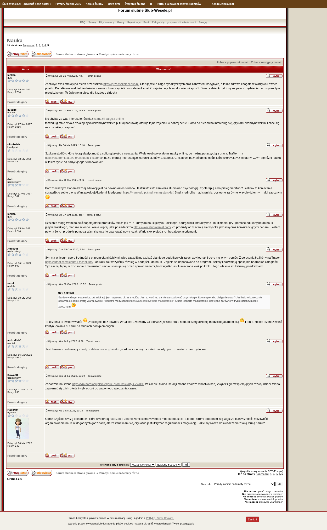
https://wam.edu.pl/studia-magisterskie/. (148, 192)
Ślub (5, 3)
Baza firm (114, 3)
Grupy (120, 22)
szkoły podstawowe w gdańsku (99, 349)
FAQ (82, 22)
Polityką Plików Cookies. (160, 518)
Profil (146, 22)
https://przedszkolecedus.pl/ (121, 84)
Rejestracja (134, 22)
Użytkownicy (106, 22)
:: (151, 3)
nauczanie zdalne (121, 419)
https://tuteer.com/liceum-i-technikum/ (69, 262)
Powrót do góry (17, 102)
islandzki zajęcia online (109, 118)
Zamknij (252, 519)
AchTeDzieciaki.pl (223, 3)
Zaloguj (203, 22)
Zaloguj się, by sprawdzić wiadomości (174, 22)
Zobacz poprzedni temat (232, 62)
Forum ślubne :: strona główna (75, 54)
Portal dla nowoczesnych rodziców (179, 3)
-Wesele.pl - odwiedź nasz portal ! (29, 3)
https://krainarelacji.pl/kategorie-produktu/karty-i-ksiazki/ (108, 384)
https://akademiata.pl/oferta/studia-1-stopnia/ (74, 158)
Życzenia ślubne (135, 3)
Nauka (15, 41)
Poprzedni (28, 45)
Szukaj (92, 22)
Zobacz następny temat (266, 62)
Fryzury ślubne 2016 (68, 3)
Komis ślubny (94, 3)
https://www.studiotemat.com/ (152, 227)
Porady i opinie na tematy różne (119, 54)
